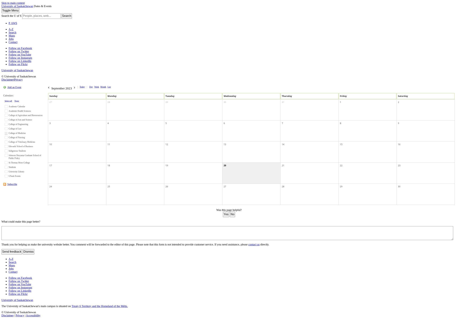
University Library (16, 171)
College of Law (15, 128)
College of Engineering (18, 124)
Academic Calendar (17, 106)
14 (283, 144)
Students (12, 167)
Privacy (18, 79)
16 (399, 144)
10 (50, 144)
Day (91, 87)
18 (109, 165)
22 (341, 165)
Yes (226, 214)
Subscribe (12, 184)
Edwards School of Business (21, 146)
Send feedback (11, 251)
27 (50, 102)
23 (399, 165)
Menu (10, 10)
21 (283, 165)
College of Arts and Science (20, 120)
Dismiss (28, 251)
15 (341, 144)
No (232, 214)
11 (109, 144)
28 (109, 102)
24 (50, 186)
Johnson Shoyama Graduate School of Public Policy (25, 157)
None (16, 101)
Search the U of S (11, 15)
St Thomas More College (19, 162)
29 (166, 102)
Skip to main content (13, 2)
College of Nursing (17, 137)
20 (225, 165)
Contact (13, 42)
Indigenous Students (17, 151)
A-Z (11, 29)
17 (50, 165)
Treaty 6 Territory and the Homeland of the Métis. (100, 306)
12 (166, 144)
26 (166, 186)
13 (225, 144)
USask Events (15, 176)
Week (96, 87)
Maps (12, 35)
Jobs (11, 38)
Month (103, 87)
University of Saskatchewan (17, 6)
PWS (13, 23)
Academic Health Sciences (20, 111)
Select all (8, 101)
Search (66, 15)
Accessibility (33, 315)
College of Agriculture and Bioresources (26, 115)
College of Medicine (17, 133)
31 (283, 102)
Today (82, 87)
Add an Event (14, 87)
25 (109, 186)
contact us (254, 244)
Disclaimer (7, 79)
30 (225, 102)
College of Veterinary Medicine (22, 142)
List (109, 87)
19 (166, 165)
